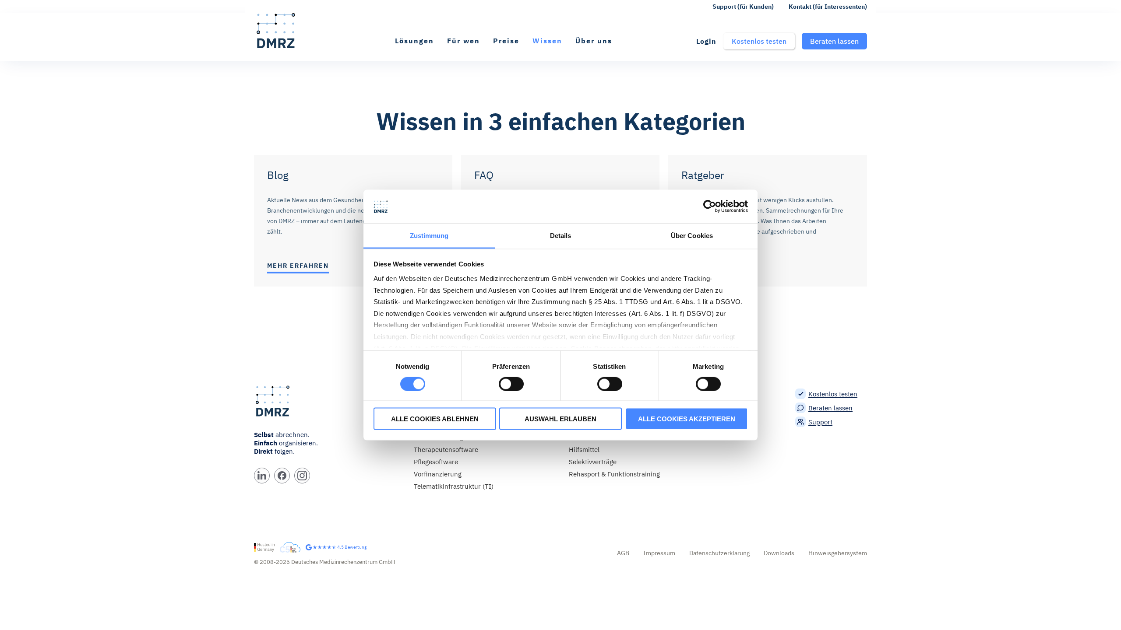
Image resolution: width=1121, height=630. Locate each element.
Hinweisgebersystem (837, 553)
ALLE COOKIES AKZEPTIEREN (686, 419)
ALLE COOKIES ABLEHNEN (435, 419)
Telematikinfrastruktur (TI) (454, 486)
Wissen (547, 40)
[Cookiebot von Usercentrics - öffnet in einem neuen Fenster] (709, 206)
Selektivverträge (593, 462)
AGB (623, 553)
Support (820, 422)
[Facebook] (282, 475)
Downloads (779, 553)
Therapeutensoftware (446, 449)
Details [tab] (560, 235)
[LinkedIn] (262, 475)
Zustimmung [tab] (429, 235)
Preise (506, 40)
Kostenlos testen (832, 394)
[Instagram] (302, 475)
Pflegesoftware (436, 462)
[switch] (511, 384)
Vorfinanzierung (438, 474)
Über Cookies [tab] (692, 235)
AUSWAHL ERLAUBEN (560, 419)
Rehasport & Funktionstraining (614, 474)
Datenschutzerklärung (719, 553)
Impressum (659, 553)
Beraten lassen (830, 408)
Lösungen (414, 40)
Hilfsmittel (584, 449)
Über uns (593, 40)
